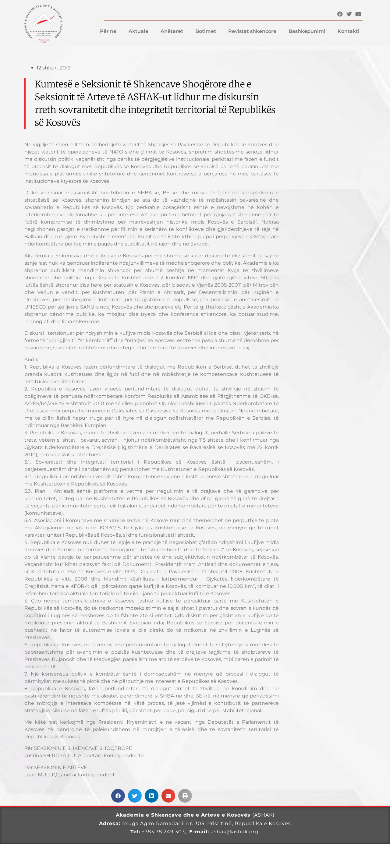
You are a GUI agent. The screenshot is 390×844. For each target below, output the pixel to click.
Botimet (205, 31)
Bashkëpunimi (307, 31)
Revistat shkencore (252, 31)
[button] (118, 796)
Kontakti (349, 31)
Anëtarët (172, 31)
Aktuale (138, 31)
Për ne (108, 31)
